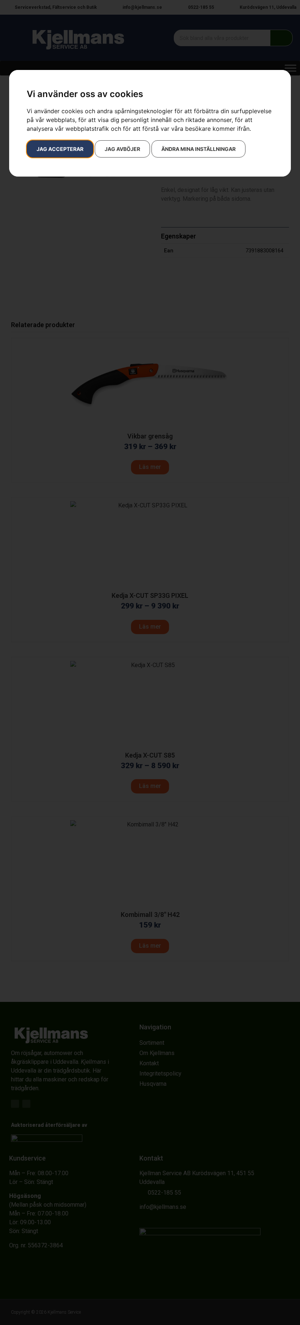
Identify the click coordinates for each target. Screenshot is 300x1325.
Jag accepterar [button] (60, 149)
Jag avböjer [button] (122, 149)
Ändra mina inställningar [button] (198, 149)
